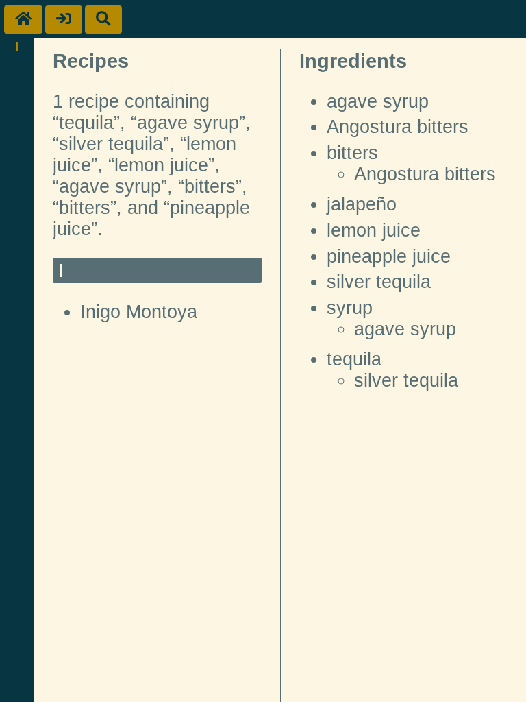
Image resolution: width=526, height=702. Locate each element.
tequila (354, 359)
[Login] (63, 19)
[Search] (103, 19)
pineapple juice (389, 256)
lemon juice (374, 230)
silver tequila (379, 281)
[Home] (23, 19)
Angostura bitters (397, 127)
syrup (350, 308)
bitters (352, 153)
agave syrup (378, 101)
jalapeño (362, 204)
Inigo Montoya (138, 312)
